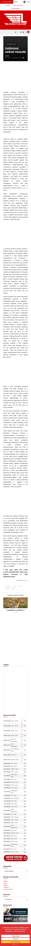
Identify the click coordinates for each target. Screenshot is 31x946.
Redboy (6, 885)
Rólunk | (8, 5)
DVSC (20, 586)
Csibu (5, 883)
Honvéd (7, 588)
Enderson (6, 887)
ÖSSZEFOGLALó (11, 44)
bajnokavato (8, 586)
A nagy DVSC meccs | (19, 5)
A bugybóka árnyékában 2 (16, 610)
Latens (7, 56)
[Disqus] (15, 638)
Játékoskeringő (15, 8)
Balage (5, 881)
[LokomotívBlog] (15, 19)
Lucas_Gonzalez (8, 889)
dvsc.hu (25, 580)
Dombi (15, 586)
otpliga (13, 588)
